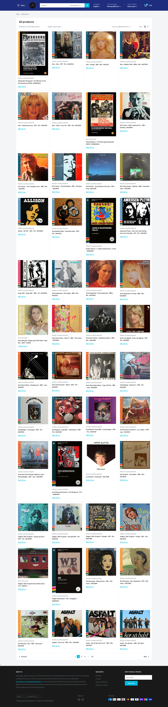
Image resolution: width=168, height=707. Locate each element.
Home (18, 14)
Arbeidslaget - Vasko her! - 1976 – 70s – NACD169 (132, 386)
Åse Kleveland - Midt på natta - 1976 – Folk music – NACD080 (99, 582)
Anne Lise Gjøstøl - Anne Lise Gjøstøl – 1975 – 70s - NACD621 (134, 339)
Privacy (98, 679)
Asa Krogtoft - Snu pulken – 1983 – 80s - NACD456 (132, 475)
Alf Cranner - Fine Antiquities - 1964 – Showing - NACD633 (66, 187)
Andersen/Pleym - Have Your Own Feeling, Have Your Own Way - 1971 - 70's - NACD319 (133, 232)
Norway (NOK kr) (32, 696)
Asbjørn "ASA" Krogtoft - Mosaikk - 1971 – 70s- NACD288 (100, 538)
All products (25, 14)
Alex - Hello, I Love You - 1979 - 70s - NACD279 (66, 125)
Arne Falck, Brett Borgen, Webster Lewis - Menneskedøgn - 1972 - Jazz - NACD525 (31, 476)
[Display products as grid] (145, 26)
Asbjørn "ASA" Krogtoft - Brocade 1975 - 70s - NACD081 (66, 538)
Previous (24, 656)
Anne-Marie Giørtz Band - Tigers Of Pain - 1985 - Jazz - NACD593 (100, 386)
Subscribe (131, 683)
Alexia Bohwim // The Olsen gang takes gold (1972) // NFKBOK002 (100, 143)
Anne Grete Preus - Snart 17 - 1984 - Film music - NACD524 (66, 339)
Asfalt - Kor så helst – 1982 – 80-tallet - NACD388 (132, 644)
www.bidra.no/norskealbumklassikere (29, 681)
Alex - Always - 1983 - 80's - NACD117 (97, 64)
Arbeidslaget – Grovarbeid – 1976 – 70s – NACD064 (30, 431)
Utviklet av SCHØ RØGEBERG (45, 701)
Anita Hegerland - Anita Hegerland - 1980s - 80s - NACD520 (100, 294)
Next (145, 656)
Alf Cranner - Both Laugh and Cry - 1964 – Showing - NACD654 (133, 126)
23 (92, 656)
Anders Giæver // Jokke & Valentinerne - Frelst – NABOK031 (101, 250)
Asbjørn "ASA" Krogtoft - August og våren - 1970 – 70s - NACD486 (31, 538)
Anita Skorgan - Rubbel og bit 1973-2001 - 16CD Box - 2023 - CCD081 (32, 342)
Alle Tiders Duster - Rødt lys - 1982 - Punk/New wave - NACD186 (134, 187)
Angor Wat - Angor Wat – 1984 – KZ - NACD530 (32, 293)
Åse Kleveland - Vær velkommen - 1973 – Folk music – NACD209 (134, 582)
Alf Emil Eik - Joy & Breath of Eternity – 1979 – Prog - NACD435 (100, 187)
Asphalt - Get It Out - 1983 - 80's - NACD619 (65, 642)
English (19, 696)
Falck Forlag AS (91, 139)
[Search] (87, 5)
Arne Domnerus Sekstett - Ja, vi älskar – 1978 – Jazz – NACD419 (135, 431)
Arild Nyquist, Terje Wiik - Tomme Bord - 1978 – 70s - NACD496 (66, 431)
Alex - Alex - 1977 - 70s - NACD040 (63, 64)
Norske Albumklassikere (26, 78)
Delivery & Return (102, 682)
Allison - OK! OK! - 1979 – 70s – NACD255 (30, 231)
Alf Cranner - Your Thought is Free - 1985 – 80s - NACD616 (32, 188)
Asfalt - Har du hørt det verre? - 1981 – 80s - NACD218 (99, 644)
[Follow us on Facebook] (79, 699)
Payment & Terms (102, 685)
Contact (98, 675)
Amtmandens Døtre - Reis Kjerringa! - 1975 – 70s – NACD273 (66, 232)
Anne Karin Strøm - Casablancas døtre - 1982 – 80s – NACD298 (100, 339)
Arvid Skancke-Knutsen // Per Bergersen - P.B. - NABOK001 (67, 493)
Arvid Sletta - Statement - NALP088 (97, 477)
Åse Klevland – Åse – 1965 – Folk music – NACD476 (30, 645)
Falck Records (22, 338)
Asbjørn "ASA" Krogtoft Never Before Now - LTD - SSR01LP (31, 585)
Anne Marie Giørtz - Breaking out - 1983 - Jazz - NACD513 (33, 386)
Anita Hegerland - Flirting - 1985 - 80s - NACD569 (132, 295)
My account (131, 6)
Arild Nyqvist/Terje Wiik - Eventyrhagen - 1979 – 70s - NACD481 (100, 431)
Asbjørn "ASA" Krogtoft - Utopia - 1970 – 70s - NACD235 (134, 538)
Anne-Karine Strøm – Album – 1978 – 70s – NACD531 (65, 386)
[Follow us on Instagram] (82, 699)
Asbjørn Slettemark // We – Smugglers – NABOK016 (64, 600)
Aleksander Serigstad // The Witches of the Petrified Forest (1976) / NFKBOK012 (32, 82)
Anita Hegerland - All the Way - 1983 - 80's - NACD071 (65, 294)
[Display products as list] (148, 26)
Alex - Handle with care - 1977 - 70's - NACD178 (32, 125)
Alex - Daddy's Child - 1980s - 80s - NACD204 (134, 64)
